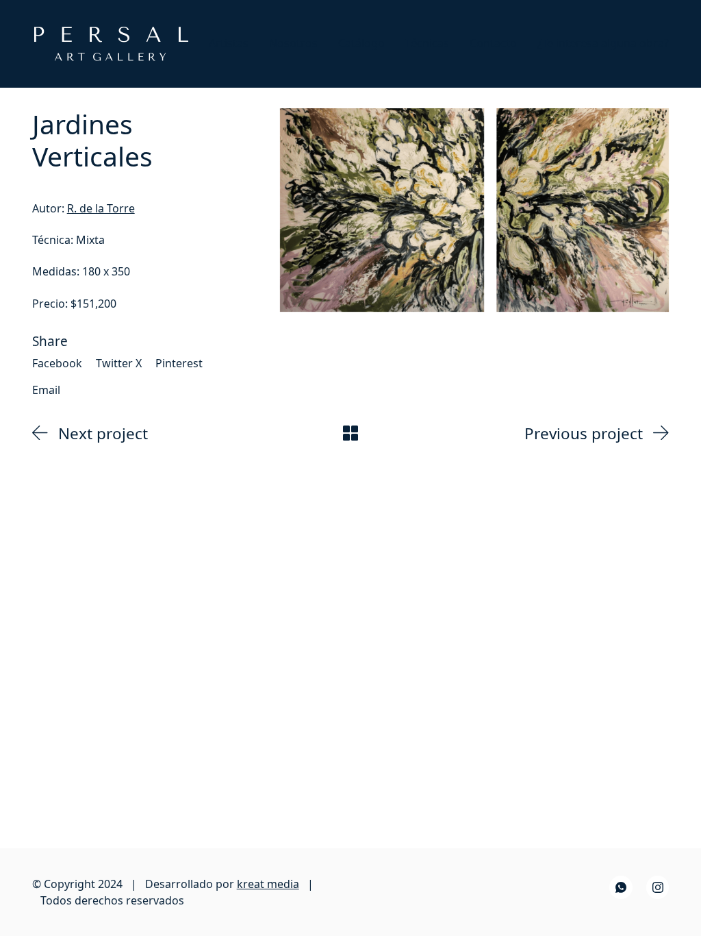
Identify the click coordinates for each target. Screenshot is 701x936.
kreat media (268, 883)
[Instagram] (658, 887)
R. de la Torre (101, 208)
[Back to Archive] (350, 433)
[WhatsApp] (621, 887)
